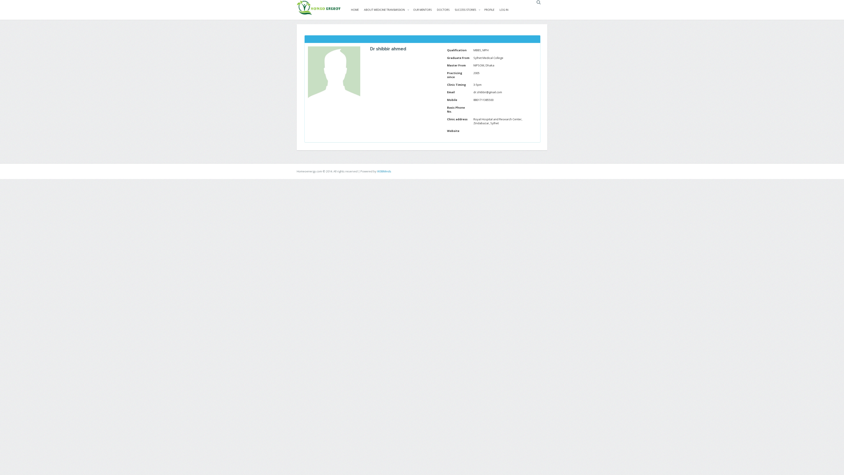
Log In (504, 10)
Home (355, 10)
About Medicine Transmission (384, 10)
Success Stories (465, 10)
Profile (489, 10)
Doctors (443, 10)
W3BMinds (384, 171)
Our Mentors (422, 10)
